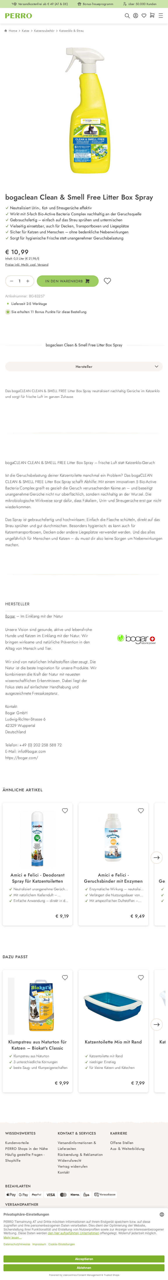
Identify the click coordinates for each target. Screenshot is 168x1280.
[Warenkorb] (152, 15)
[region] (84, 113)
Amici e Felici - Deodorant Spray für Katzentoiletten (37, 878)
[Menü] (160, 16)
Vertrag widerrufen (73, 1166)
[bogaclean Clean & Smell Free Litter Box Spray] (87, 112)
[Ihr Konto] (135, 15)
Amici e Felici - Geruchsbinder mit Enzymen (113, 878)
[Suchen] (127, 15)
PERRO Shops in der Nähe (26, 1148)
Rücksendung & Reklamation (80, 1154)
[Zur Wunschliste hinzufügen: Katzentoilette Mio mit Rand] (140, 977)
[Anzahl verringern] (10, 281)
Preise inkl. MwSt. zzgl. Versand (26, 265)
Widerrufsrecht (69, 1160)
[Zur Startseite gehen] (18, 15)
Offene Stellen (121, 1142)
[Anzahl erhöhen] (29, 281)
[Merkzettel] (144, 15)
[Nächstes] (156, 858)
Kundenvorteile (17, 1142)
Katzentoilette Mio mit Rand (113, 1042)
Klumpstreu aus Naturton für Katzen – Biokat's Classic (37, 1045)
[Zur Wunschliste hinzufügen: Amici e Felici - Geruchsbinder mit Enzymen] (140, 810)
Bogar (10, 616)
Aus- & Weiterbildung (127, 1148)
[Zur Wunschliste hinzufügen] (107, 281)
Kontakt (63, 1172)
